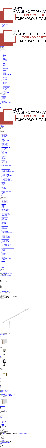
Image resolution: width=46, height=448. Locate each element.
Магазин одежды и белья (4, 97)
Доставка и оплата (3, 4)
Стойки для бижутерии (5, 89)
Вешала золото (3, 138)
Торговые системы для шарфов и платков (6, 176)
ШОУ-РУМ (1, 107)
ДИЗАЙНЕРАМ (3, 25)
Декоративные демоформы (5, 85)
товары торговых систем (4, 181)
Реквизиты (1, 442)
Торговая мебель (3, 149)
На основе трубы (4, 73)
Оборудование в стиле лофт (4, 161)
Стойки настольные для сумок (6, 90)
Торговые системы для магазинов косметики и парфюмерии (8, 171)
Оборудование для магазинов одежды (6, 168)
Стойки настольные (4, 222)
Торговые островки (4, 95)
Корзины (4, 84)
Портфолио (3, 105)
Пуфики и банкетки (5, 82)
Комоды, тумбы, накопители (5, 226)
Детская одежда (4, 57)
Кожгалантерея (4, 55)
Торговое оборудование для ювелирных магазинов (7, 180)
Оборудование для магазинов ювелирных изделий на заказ (8, 248)
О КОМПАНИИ (3, 261)
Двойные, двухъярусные (5, 64)
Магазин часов (3, 98)
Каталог (1, 275)
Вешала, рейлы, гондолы (4, 134)
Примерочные (3, 160)
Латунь (3, 67)
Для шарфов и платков (5, 68)
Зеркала (2, 159)
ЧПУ (2, 190)
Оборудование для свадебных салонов (6, 179)
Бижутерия (4, 58)
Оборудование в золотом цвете (5, 52)
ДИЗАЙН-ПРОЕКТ (4, 192)
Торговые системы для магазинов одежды (6, 169)
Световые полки (4, 83)
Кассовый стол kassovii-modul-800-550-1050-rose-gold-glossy (6, 395)
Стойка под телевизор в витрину (6, 86)
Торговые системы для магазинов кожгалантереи (7, 175)
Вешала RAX (3, 139)
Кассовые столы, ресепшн (4, 144)
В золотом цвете (4, 70)
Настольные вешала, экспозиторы (5, 87)
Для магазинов (3, 53)
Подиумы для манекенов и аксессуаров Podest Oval (7, 165)
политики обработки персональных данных (22, 433)
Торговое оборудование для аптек (5, 239)
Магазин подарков (3, 189)
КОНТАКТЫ (3, 27)
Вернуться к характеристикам (3, 334)
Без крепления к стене (5, 71)
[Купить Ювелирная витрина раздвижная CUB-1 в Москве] (4, 366)
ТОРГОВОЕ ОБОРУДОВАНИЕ (5, 24)
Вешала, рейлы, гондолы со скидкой (5, 213)
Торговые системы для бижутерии (5, 174)
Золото (3, 66)
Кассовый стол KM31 (2, 406)
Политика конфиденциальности (6, 442)
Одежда (3, 54)
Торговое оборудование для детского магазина (6, 178)
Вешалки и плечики (4, 61)
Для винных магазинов (4, 96)
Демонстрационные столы (4, 79)
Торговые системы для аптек (5, 173)
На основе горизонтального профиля (7, 74)
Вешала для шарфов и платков (5, 143)
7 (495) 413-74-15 (2, 126)
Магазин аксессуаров (4, 101)
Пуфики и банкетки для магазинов (5, 150)
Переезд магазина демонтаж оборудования (6, 102)
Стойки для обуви (5, 88)
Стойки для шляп (3, 157)
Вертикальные (4, 72)
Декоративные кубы (4, 230)
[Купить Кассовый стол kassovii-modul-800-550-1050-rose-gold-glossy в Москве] (7, 394)
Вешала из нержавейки (4, 204)
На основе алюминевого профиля (6, 75)
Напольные (4, 63)
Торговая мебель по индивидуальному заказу (6, 133)
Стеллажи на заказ (3, 182)
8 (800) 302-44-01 (2, 46)
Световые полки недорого (4, 148)
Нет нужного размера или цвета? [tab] (5, 291)
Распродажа (3, 167)
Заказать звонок (2, 48)
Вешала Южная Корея (4, 142)
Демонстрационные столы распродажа (6, 146)
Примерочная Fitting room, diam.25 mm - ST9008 (5, 410)
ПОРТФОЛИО (3, 26)
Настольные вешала (4, 154)
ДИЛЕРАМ (3, 424)
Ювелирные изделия (5, 60)
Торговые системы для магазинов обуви (6, 170)
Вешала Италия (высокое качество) (5, 140)
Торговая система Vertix (8, 275)
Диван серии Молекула (4, 218)
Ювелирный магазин (4, 99)
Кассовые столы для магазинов (5, 217)
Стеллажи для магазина (4, 152)
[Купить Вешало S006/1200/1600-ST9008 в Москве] (4, 390)
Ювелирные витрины (4, 80)
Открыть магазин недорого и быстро (5, 92)
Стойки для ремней (5, 91)
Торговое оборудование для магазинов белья (6, 244)
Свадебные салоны (5, 59)
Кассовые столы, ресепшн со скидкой (6, 147)
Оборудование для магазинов (5, 235)
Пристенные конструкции (5, 62)
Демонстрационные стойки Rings (5, 163)
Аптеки (2, 185)
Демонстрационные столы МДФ (5, 231)
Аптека (3, 56)
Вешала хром (3, 137)
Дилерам (2, 195)
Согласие (3, 433)
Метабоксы (3, 172)
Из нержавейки (4, 65)
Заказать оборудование (3, 49)
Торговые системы (4, 275)
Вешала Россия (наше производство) (5, 141)
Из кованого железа (5, 77)
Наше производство (4, 94)
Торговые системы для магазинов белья (6, 177)
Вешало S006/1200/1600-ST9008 (3, 391)
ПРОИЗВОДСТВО (4, 421)
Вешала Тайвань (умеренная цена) (5, 209)
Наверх (1, 443)
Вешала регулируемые (4, 136)
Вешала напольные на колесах (5, 135)
